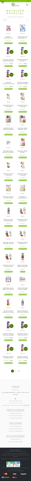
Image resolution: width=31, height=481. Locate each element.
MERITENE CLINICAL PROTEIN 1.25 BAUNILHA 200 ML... (22, 244)
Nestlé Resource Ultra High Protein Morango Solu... (22, 312)
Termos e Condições (15, 413)
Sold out (22, 271)
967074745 (26, 405)
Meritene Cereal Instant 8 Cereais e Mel (8, 152)
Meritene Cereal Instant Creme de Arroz (8, 129)
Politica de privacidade (16, 415)
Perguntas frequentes (16, 431)
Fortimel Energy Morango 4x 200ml (22, 357)
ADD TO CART (9, 43)
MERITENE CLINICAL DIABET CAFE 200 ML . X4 (8, 289)
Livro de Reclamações (15, 418)
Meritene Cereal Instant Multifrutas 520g (22, 152)
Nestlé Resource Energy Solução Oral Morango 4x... (22, 266)
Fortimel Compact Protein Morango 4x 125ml (8, 61)
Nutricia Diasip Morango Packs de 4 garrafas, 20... (8, 312)
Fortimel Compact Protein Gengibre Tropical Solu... (8, 335)
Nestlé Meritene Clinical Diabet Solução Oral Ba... (22, 289)
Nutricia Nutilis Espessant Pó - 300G (22, 38)
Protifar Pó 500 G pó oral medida (8, 197)
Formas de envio (15, 439)
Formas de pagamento (15, 428)
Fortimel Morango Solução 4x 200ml (22, 83)
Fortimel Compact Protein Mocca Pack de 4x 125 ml (8, 358)
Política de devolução (15, 441)
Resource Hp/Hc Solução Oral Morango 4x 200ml (8, 221)
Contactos (15, 389)
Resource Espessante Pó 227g (22, 198)
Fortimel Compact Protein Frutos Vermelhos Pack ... (22, 335)
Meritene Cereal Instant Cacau (23, 129)
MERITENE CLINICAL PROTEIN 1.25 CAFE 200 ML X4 (8, 244)
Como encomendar (15, 426)
